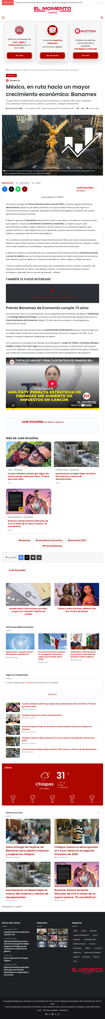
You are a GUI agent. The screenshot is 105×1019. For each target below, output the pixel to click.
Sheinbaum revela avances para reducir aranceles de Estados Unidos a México (83, 654)
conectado (29, 682)
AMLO (75, 931)
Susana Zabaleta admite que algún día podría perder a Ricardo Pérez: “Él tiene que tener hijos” (28, 476)
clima (95, 935)
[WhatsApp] (18, 189)
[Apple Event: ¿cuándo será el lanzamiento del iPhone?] (20, 641)
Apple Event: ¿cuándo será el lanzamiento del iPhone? (19, 653)
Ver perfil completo (54, 422)
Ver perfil (80, 191)
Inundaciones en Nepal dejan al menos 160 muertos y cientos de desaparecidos (76, 476)
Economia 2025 (78, 540)
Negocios (18, 70)
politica (76, 957)
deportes (76, 939)
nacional (98, 948)
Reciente (52, 694)
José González (14, 108)
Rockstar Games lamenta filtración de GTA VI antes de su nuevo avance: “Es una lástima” (28, 523)
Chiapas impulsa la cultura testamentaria (42, 715)
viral (75, 961)
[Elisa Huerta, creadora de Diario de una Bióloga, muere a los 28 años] (52, 944)
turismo (96, 957)
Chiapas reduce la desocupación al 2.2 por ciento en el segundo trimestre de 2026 (76, 850)
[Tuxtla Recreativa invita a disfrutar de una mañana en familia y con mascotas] (42, 944)
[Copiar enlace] (24, 189)
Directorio (64, 1010)
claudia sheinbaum (81, 935)
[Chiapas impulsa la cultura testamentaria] (13, 718)
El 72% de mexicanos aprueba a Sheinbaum (52, 297)
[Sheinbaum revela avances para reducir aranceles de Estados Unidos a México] (85, 641)
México (88, 948)
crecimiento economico (50, 540)
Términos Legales (50, 1010)
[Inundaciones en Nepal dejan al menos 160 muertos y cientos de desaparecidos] (13, 753)
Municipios (77, 948)
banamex (25, 540)
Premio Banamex (53, 545)
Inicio (9, 70)
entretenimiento (90, 939)
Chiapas (93, 931)
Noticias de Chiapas (92, 952)
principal (86, 957)
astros (83, 931)
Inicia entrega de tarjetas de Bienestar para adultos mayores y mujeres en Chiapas (27, 850)
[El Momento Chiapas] (52, 10)
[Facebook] (4, 189)
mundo (92, 944)
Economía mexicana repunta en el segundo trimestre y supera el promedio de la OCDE (51, 655)
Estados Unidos (79, 944)
